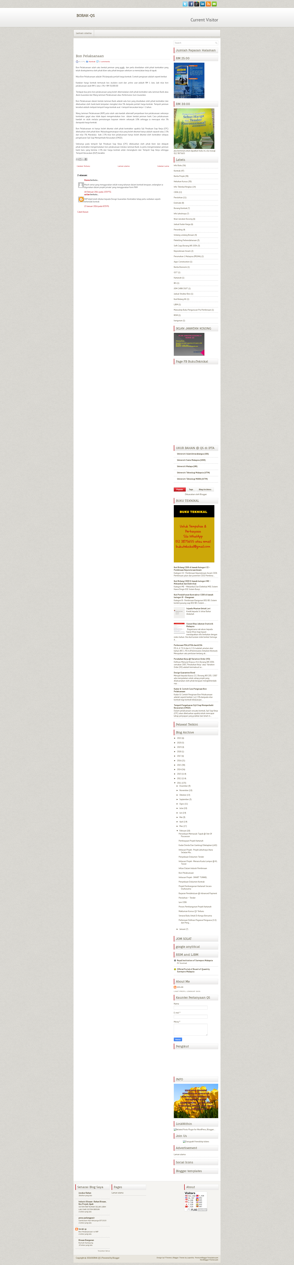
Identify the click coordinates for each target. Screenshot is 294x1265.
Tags (191, 489)
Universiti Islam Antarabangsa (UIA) (193, 454)
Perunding (178, 229)
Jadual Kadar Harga (182, 224)
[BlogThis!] (80, 159)
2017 (179, 756)
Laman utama (84, 33)
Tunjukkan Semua (104, 1251)
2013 (179, 774)
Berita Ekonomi (180, 267)
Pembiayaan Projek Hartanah (191, 841)
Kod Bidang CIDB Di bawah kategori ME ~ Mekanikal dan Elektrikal (192, 582)
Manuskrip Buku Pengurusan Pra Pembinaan (192, 310)
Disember (183, 786)
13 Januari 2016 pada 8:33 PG (96, 206)
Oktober (182, 795)
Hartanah (178, 277)
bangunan (178, 320)
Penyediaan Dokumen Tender (191, 857)
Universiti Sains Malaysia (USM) (191, 460)
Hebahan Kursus (181, 181)
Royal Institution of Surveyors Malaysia (195, 960)
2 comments (104, 61)
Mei (181, 817)
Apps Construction (182, 261)
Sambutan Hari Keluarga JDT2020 (92, 1220)
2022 (179, 738)
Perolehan (178, 197)
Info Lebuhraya (180, 213)
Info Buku (178, 165)
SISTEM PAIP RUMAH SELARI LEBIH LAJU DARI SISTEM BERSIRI (92, 1207)
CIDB (176, 192)
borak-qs (83, 1229)
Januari (182, 929)
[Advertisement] (99, 238)
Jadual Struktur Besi (182, 294)
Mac (181, 826)
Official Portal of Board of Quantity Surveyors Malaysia (193, 970)
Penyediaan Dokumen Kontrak (192, 881)
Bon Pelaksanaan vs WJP (88, 1231)
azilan (87, 194)
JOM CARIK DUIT (181, 288)
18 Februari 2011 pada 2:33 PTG (97, 192)
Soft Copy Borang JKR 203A (185, 245)
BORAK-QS (86, 15)
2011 (179, 783)
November (183, 790)
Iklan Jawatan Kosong (183, 219)
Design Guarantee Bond (184, 672)
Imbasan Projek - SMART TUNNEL (193, 877)
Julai (181, 808)
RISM (176, 315)
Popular (179, 489)
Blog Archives (205, 489)
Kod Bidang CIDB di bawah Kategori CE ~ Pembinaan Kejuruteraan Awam (192, 568)
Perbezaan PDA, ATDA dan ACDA (188, 645)
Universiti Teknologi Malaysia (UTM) (193, 472)
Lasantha (190, 1258)
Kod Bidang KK (180, 299)
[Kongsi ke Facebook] (85, 159)
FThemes (168, 1258)
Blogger (203, 494)
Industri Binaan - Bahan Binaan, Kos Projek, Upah (92, 1202)
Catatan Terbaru (83, 166)
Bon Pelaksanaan (90, 56)
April (181, 821)
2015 (179, 765)
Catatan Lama (163, 166)
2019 (179, 747)
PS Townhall (182, 963)
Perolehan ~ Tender (187, 898)
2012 (179, 778)
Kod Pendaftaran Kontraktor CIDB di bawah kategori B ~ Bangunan (193, 596)
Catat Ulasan (82, 212)
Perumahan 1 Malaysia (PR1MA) (187, 256)
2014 (179, 769)
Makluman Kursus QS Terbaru (191, 911)
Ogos (181, 804)
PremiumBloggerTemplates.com (206, 1258)
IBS (175, 283)
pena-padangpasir (87, 1218)
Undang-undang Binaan (184, 235)
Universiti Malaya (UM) (187, 466)
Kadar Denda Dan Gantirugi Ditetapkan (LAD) (198, 845)
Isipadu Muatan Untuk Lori (198, 608)
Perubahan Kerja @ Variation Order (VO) (192, 659)
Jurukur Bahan (85, 1193)
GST (176, 272)
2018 (179, 751)
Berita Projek (179, 176)
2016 (179, 760)
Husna (87, 180)
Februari (182, 830)
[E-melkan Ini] (77, 159)
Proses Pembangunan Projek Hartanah (195, 906)
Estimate (177, 203)
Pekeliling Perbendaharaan (185, 240)
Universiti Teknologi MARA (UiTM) (192, 479)
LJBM (176, 304)
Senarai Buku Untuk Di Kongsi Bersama (195, 915)
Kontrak (92, 61)
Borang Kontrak (180, 208)
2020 (179, 742)
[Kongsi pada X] (83, 159)
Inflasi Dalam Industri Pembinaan (193, 868)
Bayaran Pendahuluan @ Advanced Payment (198, 893)
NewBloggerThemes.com (209, 1260)
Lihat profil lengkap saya (187, 991)
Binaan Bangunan (86, 1240)
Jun (180, 813)
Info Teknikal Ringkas (183, 187)
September (184, 799)
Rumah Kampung (86, 1242)
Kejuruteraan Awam (182, 251)
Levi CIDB (183, 902)
